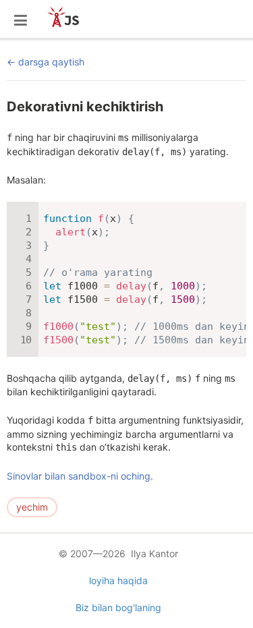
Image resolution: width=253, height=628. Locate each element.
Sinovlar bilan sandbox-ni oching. (80, 476)
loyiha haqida (118, 580)
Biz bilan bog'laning (118, 607)
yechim (32, 507)
